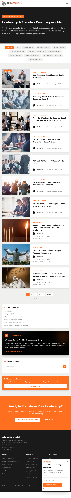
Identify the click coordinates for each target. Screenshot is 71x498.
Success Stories (6, 467)
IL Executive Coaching (32, 458)
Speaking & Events (35, 59)
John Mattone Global (11, 437)
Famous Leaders (59, 47)
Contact (4, 474)
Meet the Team (6, 471)
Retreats (28, 474)
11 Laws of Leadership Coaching (13, 319)
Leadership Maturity (54, 51)
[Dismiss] (67, 462)
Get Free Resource (52, 485)
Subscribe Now (35, 386)
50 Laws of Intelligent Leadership (13, 317)
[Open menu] (67, 3)
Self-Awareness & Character (52, 55)
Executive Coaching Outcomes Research (16, 325)
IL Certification (30, 461)
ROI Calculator (8, 311)
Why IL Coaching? (7, 464)
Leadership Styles (15, 55)
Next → (49, 294)
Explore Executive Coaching (14, 351)
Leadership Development (36, 51)
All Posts (9, 47)
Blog (18, 47)
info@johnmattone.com (8, 447)
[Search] (64, 366)
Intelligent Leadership (17, 51)
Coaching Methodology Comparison (14, 322)
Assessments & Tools (32, 464)
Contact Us (49, 420)
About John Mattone (8, 458)
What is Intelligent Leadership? (10, 461)
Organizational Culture (32, 55)
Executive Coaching (43, 47)
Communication (28, 47)
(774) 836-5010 (6, 449)
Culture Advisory (30, 467)
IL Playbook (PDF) (9, 314)
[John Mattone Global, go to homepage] (12, 3)
